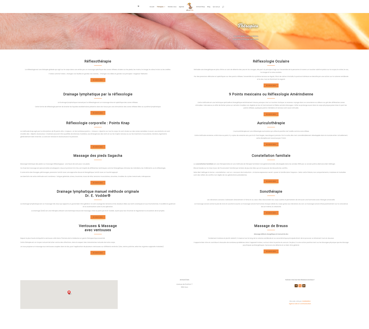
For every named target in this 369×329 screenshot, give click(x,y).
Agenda (181, 7)
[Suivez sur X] (300, 285)
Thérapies (160, 7)
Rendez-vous (172, 7)
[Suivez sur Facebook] (296, 285)
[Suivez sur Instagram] (303, 285)
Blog (208, 7)
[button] (69, 292)
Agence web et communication (300, 304)
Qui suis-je (216, 7)
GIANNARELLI (306, 301)
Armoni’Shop (200, 7)
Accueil (152, 7)
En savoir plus (98, 80)
